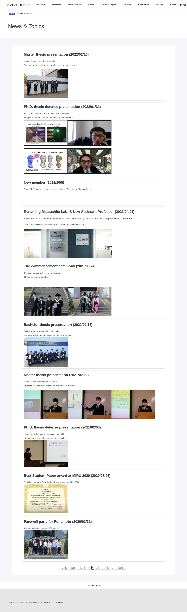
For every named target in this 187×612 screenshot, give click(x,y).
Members (56, 5)
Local (173, 5)
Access (159, 5)
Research (40, 5)
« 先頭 (72, 568)
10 (108, 568)
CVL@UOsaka (19, 5)
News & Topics (109, 5)
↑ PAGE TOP (93, 585)
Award (91, 5)
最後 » (122, 568)
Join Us (127, 5)
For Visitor (143, 5)
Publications (74, 5)
